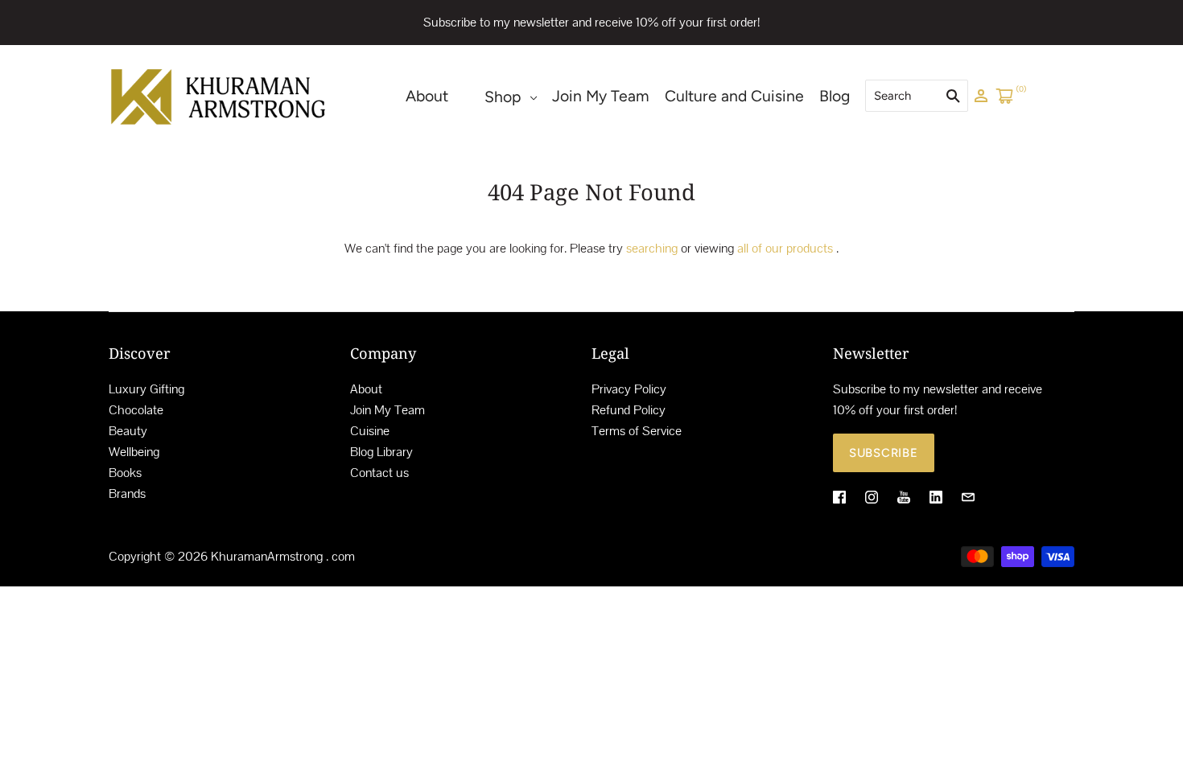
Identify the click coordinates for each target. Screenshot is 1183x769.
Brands (127, 493)
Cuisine (370, 430)
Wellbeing (134, 451)
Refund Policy (629, 409)
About (427, 96)
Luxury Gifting (146, 388)
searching (652, 248)
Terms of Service (637, 430)
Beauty (128, 430)
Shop (502, 97)
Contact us (379, 472)
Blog (834, 96)
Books (125, 472)
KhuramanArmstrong (267, 556)
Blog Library (381, 451)
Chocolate (136, 409)
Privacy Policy (629, 388)
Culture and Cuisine (734, 96)
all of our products (785, 248)
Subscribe (883, 453)
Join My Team (600, 96)
